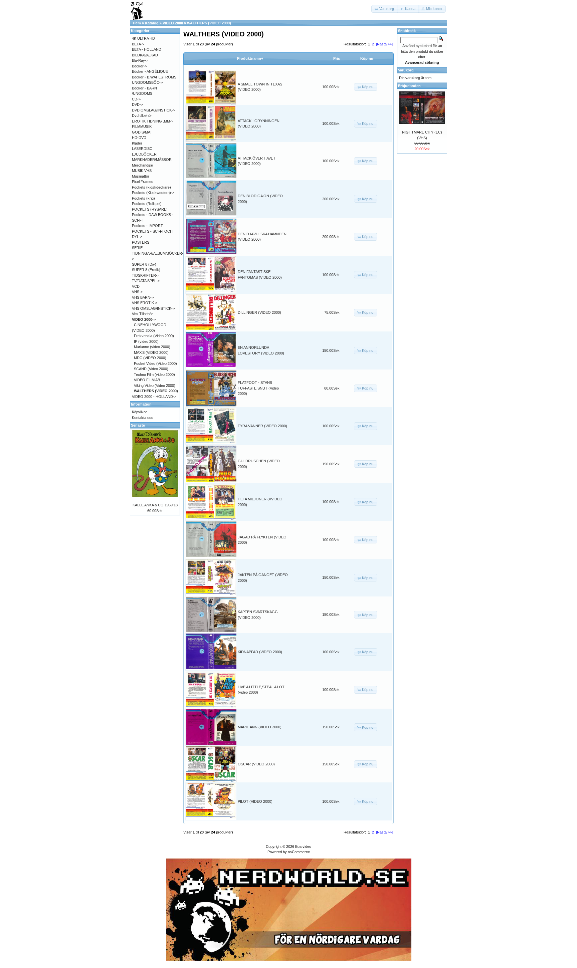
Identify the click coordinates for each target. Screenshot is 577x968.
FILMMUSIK (142, 127)
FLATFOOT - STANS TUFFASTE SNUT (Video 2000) (258, 388)
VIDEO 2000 (173, 23)
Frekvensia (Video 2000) (154, 336)
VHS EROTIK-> (144, 303)
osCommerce (299, 852)
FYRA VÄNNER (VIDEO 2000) (262, 426)
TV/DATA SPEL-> (146, 281)
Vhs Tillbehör (142, 314)
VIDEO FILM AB (147, 380)
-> (144, 319)
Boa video (303, 846)
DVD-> (137, 104)
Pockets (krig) (143, 198)
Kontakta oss (142, 418)
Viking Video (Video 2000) (154, 386)
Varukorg (406, 70)
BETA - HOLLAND (146, 49)
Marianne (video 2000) (152, 347)
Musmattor (140, 176)
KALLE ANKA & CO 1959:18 (155, 505)
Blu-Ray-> (140, 60)
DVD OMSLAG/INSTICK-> (153, 110)
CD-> (136, 99)
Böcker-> (139, 66)
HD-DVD (139, 138)
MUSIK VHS (142, 171)
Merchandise (142, 165)
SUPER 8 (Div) (144, 264)
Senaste (138, 425)
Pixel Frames (142, 182)
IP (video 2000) (146, 341)
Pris (336, 58)
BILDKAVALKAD (145, 55)
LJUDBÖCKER (144, 154)
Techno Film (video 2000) (154, 375)
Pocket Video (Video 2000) (155, 363)
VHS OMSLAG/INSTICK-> (153, 308)
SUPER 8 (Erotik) (146, 270)
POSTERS (140, 242)
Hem (137, 23)
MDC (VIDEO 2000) (150, 358)
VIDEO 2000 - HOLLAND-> (154, 397)
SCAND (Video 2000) (151, 369)
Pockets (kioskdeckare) (151, 187)
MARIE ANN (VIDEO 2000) (259, 727)
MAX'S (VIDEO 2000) (151, 352)
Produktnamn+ (250, 58)
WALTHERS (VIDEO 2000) (209, 23)
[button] (384, 9)
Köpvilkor (139, 412)
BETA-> (138, 44)
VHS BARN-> (143, 297)
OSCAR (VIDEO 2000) (256, 764)
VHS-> (137, 292)
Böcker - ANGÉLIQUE (150, 71)
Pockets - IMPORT (147, 226)
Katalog (152, 23)
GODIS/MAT (142, 132)
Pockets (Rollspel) (147, 204)
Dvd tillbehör (142, 115)
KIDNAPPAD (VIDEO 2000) (260, 652)
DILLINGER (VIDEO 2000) (259, 312)
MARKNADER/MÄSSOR (152, 160)
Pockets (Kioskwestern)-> (153, 193)
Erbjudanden (409, 86)
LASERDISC (142, 149)
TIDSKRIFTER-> (145, 275)
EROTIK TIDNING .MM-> (152, 121)
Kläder (137, 143)
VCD (136, 286)
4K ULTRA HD (143, 38)
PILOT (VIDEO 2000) (255, 801)
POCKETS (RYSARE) (150, 209)
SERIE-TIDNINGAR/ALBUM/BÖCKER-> (157, 253)
